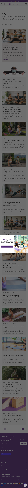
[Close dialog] (0, 236)
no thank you (7, 248)
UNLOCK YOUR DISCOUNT (7, 246)
